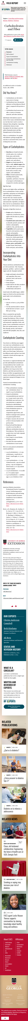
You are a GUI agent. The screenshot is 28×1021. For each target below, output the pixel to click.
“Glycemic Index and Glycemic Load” (13, 598)
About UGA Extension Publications (14, 706)
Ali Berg (15, 78)
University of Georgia (14, 983)
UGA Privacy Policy (20, 1000)
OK (5, 1018)
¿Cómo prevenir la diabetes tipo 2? (14, 779)
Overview (7, 944)
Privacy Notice (7, 1012)
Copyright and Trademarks (7, 1000)
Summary (9, 52)
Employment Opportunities (20, 997)
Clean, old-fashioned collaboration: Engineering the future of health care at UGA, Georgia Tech (13, 850)
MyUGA (7, 997)
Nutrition (16, 20)
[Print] (16, 606)
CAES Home (8, 942)
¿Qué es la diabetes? (11, 750)
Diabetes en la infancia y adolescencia (13, 810)
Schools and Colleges (7, 994)
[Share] (12, 606)
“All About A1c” (7, 591)
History (7, 946)
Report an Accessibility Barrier (7, 1004)
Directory (20, 994)
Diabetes (10, 20)
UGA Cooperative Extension (20, 944)
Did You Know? (10, 54)
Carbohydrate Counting (12, 62)
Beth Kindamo (10, 628)
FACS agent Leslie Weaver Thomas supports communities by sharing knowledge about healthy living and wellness (13, 921)
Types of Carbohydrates (12, 56)
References (9, 64)
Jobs (6, 952)
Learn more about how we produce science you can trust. (18, 9)
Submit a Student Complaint (20, 1004)
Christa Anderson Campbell (12, 76)
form (15, 1014)
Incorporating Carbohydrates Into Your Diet (13, 59)
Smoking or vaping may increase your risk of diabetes (12, 885)
